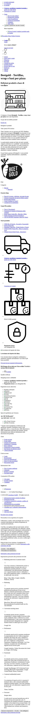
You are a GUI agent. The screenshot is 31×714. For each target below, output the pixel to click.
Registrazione (8, 458)
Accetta (3, 548)
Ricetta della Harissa (9, 199)
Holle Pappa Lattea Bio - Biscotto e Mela (15, 214)
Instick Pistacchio (9, 225)
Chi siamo (7, 479)
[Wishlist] (5, 50)
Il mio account (8, 439)
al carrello (6, 5)
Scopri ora (3, 122)
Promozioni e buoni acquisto (12, 447)
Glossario (6, 470)
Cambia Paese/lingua (16, 492)
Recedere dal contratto (7, 515)
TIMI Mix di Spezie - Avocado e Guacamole (16, 224)
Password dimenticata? (10, 459)
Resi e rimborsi (8, 445)
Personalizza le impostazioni (8, 550)
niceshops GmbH (13, 495)
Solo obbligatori (11, 548)
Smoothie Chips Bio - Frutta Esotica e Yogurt (16, 227)
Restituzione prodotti (13, 17)
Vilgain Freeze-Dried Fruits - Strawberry (15, 232)
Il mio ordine (7, 441)
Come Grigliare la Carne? (11, 201)
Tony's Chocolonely (9, 209)
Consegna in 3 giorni (10, 11)
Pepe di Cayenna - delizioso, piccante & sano (16, 196)
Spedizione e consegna (10, 444)
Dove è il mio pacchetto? (11, 461)
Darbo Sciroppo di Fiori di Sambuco (14, 215)
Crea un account (8, 48)
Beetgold (10, 189)
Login (5, 42)
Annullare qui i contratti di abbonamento (15, 507)
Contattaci (10, 22)
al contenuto (7, 3)
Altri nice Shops (8, 512)
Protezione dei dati (9, 499)
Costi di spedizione (13, 19)
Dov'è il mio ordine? (13, 16)
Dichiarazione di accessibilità (12, 504)
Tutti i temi (10, 23)
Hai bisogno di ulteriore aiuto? (12, 449)
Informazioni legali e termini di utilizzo (14, 498)
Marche (6, 188)
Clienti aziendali (8, 450)
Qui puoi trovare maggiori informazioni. (11, 363)
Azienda (6, 510)
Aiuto (5, 14)
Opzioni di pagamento (14, 20)
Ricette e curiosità (9, 471)
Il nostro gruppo (8, 480)
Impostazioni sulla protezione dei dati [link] (14, 505)
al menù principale (9, 2)
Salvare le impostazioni (7, 710)
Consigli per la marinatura (11, 202)
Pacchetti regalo (8, 473)
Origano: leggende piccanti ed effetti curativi (16, 198)
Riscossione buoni (9, 462)
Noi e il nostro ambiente (10, 468)
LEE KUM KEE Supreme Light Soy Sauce (16, 217)
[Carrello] (17, 53)
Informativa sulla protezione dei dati (10, 553)
